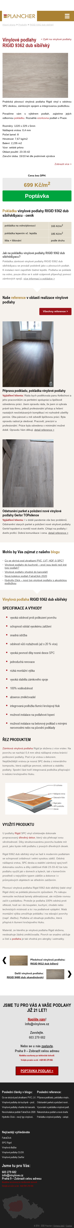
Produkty (22, 25)
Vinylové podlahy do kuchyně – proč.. (18, 1102)
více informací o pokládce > (39, 278)
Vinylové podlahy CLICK (13, 1152)
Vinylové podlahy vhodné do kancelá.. (19, 1107)
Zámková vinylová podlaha (18, 748)
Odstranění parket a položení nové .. (53, 1102)
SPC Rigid (6, 1142)
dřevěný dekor (27, 837)
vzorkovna (43, 118)
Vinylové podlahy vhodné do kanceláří (26, 571)
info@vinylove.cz (37, 1024)
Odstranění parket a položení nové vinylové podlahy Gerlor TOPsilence (32, 513)
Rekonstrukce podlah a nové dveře (52, 1111)
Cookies (69, 1225)
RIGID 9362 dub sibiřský (42, 25)
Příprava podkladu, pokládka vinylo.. (53, 1097)
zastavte (47, 1046)
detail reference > (44, 429)
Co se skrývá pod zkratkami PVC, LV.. (19, 1097)
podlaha (16, 938)
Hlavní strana (9, 25)
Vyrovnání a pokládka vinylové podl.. (53, 1107)
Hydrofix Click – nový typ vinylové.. (18, 1116)
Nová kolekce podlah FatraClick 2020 (26, 576)
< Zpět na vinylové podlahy (56, 39)
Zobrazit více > (63, 164)
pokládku (19, 118)
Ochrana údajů (58, 1225)
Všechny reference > (55, 311)
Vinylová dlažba (9, 1147)
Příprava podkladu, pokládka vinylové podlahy (34, 390)
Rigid (17, 833)
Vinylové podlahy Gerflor (13, 1157)
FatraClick (6, 1137)
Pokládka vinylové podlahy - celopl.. (53, 1116)
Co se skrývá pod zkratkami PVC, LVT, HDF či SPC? (34, 560)
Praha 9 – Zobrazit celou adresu (37, 1051)
